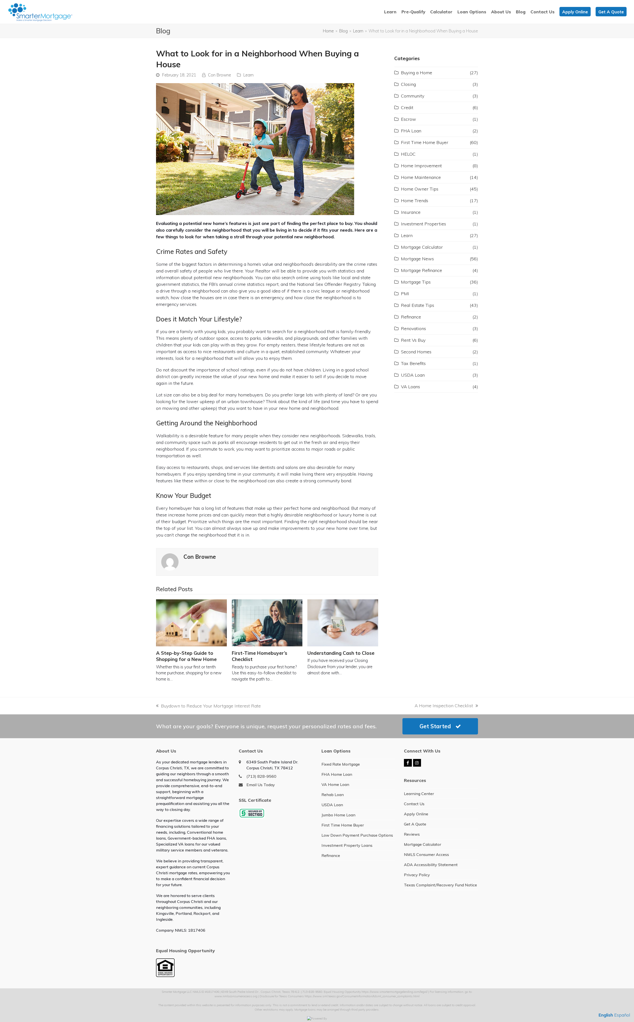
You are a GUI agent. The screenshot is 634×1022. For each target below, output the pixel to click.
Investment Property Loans (346, 845)
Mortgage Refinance (421, 270)
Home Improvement (421, 166)
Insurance (411, 212)
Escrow (408, 119)
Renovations (413, 328)
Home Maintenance (421, 177)
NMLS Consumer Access (426, 854)
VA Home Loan (335, 784)
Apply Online (416, 813)
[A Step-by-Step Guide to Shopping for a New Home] (191, 622)
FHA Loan (411, 131)
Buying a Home (416, 72)
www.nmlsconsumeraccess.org (235, 996)
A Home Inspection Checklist (444, 706)
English (606, 1015)
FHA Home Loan (336, 774)
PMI (405, 293)
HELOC (408, 154)
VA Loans (410, 386)
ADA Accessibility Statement (431, 864)
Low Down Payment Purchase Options (357, 835)
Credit (407, 107)
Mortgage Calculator (422, 247)
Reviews (412, 834)
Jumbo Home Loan (338, 814)
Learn (248, 74)
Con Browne (219, 74)
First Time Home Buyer (424, 142)
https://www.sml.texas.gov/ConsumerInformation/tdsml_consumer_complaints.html (362, 996)
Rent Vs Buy (413, 340)
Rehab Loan (332, 794)
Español (622, 1015)
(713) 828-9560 (261, 776)
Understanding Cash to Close (340, 653)
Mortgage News (417, 259)
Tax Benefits (413, 363)
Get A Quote (415, 824)
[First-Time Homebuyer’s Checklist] (267, 622)
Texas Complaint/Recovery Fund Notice (440, 884)
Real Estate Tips (417, 305)
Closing (408, 84)
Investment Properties (423, 224)
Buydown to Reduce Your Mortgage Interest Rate (208, 706)
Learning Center (419, 793)
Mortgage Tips (416, 282)
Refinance (411, 317)
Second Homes (416, 352)
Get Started (435, 726)
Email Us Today (260, 784)
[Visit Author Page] (170, 561)
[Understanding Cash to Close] (342, 622)
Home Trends (414, 200)
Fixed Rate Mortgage (340, 764)
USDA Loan (413, 375)
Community (412, 96)
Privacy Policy (417, 874)
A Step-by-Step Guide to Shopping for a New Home (186, 656)
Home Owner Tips (419, 189)
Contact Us (414, 803)
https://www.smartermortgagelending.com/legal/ (394, 992)
